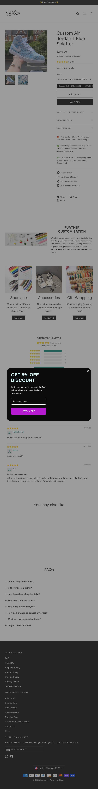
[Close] (88, 371)
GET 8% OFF (28, 411)
